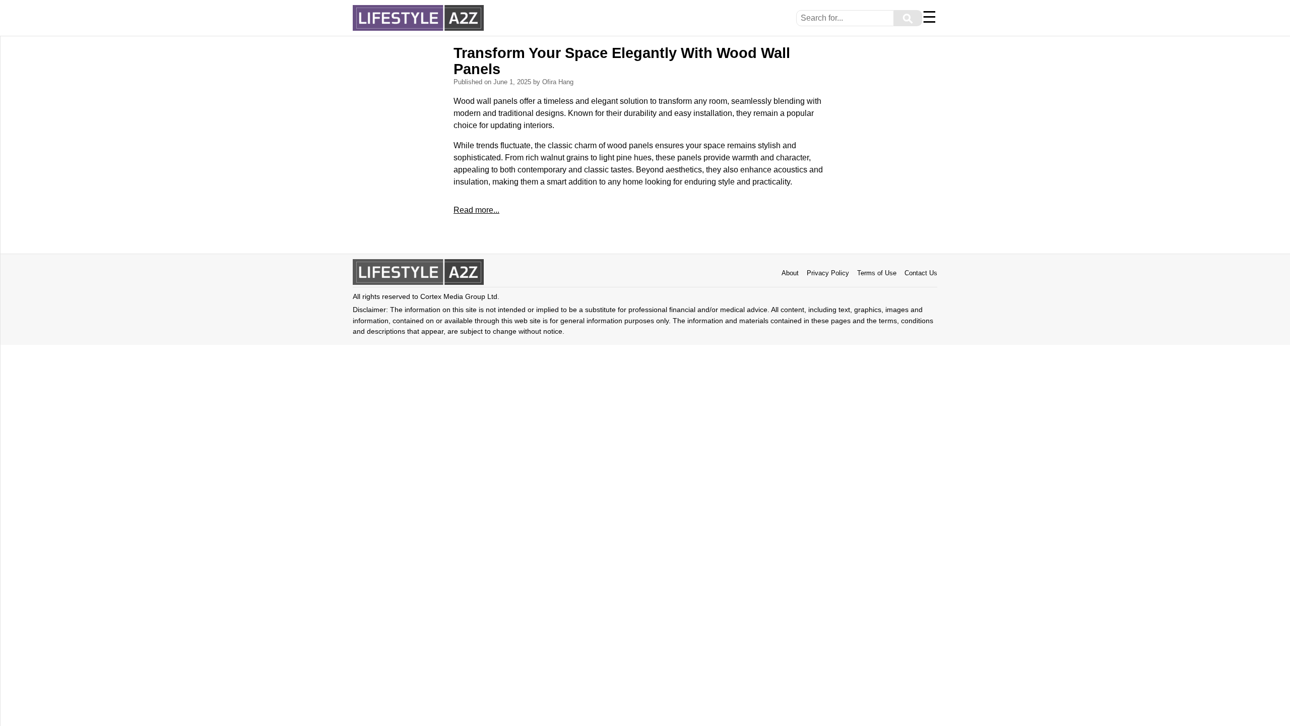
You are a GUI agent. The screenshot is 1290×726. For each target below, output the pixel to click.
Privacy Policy (828, 273)
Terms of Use (876, 273)
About (790, 273)
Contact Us (921, 273)
